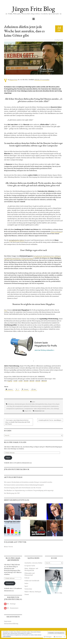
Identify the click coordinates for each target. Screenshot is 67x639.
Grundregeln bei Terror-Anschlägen (49, 420)
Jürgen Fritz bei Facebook (16, 469)
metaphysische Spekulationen (15, 408)
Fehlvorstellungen (56, 231)
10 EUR (26, 381)
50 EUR (37, 381)
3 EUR (15, 381)
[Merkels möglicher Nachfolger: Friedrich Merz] (55, 528)
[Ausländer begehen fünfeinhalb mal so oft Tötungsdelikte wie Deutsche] (38, 528)
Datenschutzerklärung (11, 623)
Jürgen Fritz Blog (33, 8)
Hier (5, 310)
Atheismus (11, 404)
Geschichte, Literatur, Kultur (33, 563)
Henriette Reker (30, 404)
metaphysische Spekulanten (50, 406)
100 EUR (44, 381)
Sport (26, 586)
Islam (45, 404)
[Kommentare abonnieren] (5, 608)
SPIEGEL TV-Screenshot (41, 80)
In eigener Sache (30, 566)
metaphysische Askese (16, 240)
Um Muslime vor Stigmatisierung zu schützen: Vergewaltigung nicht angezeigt (29, 490)
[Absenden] (62, 435)
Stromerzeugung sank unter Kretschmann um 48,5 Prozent (22, 488)
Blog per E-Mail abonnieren (13, 559)
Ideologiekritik (39, 404)
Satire (33, 402)
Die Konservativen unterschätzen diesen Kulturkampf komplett (24, 485)
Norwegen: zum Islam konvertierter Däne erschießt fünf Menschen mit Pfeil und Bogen (17, 422)
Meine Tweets (8, 547)
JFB (13, 406)
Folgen (8, 458)
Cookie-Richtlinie (7, 636)
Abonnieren (9, 583)
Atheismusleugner (20, 404)
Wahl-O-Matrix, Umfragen (33, 592)
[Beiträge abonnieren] (5, 604)
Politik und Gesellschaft (32, 581)
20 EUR (32, 381)
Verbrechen (28, 589)
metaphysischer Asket (30, 408)
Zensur (27, 594)
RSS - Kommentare (12, 608)
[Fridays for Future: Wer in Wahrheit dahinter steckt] (29, 511)
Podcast (27, 578)
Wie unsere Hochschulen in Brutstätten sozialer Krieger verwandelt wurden (28, 482)
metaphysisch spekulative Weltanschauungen (28, 406)
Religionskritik (42, 408)
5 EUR (20, 381)
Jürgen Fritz (60, 40)
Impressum (7, 621)
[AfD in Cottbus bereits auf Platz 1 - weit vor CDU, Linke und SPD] (12, 528)
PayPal (9, 381)
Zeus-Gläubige (55, 408)
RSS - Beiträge (11, 604)
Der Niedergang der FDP (12, 493)
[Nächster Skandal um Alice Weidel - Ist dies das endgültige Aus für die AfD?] (55, 511)
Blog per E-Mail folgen (15, 442)
